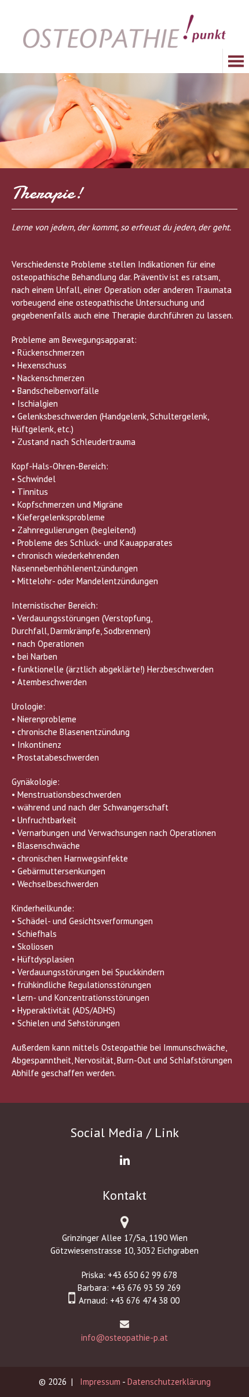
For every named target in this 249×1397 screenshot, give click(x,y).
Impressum (100, 1381)
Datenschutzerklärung (169, 1381)
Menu (25, 61)
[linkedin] (125, 1160)
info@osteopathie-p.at (124, 1337)
